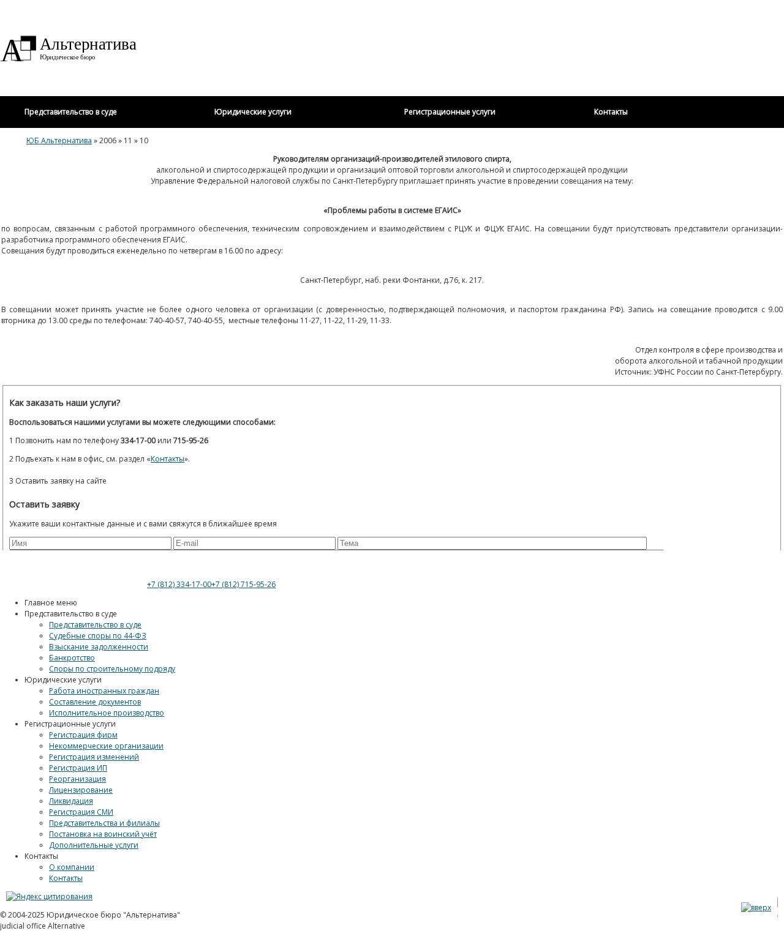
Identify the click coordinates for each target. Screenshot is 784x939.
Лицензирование (81, 790)
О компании (71, 867)
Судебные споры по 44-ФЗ (97, 635)
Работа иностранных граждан (104, 691)
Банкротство (72, 658)
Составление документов (95, 702)
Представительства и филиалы (104, 823)
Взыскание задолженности (98, 647)
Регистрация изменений (94, 757)
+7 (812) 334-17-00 (179, 584)
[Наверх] (756, 907)
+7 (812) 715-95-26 (243, 584)
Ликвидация (71, 801)
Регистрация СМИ (81, 812)
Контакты (66, 878)
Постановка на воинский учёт (103, 834)
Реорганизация (77, 779)
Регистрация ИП (78, 768)
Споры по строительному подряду (112, 669)
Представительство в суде (95, 624)
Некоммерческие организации (106, 746)
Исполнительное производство (106, 713)
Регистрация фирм (83, 735)
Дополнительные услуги (93, 845)
